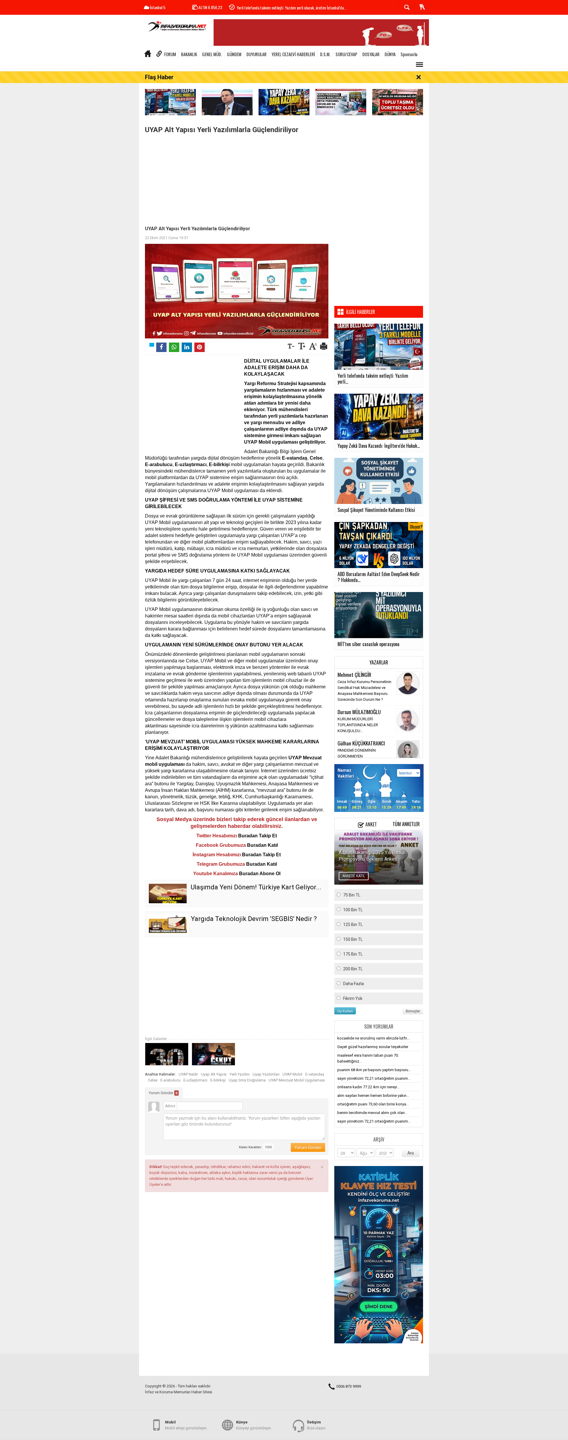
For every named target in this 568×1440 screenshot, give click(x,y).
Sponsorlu (409, 54)
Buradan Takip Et (257, 835)
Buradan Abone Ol (259, 873)
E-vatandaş (314, 1074)
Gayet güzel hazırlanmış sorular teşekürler (372, 1047)
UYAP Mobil (292, 1074)
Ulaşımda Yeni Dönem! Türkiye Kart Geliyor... (256, 887)
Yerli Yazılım (240, 1074)
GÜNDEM (234, 54)
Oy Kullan (345, 1010)
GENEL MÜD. (212, 54)
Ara (410, 1153)
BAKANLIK (189, 54)
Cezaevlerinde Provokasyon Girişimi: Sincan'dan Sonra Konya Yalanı (287, 7)
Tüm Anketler (406, 824)
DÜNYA (390, 54)
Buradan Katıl (262, 845)
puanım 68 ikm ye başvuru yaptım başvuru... (374, 1070)
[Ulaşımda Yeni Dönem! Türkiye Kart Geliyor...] (168, 893)
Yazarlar (378, 662)
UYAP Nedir (188, 1074)
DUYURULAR (256, 54)
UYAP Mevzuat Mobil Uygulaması (297, 1080)
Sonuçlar (413, 1010)
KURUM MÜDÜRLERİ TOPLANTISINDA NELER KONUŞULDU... (358, 725)
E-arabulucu (170, 1080)
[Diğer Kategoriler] (419, 64)
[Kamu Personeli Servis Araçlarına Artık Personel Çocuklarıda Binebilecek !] (340, 102)
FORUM (170, 54)
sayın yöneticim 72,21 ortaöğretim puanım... (374, 1078)
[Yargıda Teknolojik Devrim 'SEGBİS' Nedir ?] (168, 924)
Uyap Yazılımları (266, 1074)
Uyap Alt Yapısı (214, 1074)
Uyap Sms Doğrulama (247, 1080)
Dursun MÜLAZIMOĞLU (359, 712)
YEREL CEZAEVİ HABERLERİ (293, 54)
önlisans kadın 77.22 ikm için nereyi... (368, 1087)
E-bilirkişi (218, 1080)
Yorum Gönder (163, 1093)
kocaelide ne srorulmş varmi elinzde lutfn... (373, 1038)
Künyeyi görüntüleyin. (254, 1425)
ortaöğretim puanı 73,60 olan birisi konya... (373, 1104)
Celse (152, 1080)
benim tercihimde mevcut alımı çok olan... (372, 1112)
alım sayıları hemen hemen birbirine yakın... (373, 1095)
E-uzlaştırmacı (195, 1080)
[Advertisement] (236, 178)
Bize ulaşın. (316, 1425)
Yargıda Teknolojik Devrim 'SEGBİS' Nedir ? (254, 918)
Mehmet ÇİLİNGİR (354, 674)
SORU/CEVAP (346, 54)
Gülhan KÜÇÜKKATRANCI (361, 743)
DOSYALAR (371, 54)
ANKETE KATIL (353, 876)
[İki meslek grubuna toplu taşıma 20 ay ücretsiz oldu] (397, 102)
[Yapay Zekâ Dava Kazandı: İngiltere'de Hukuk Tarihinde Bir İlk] (284, 102)
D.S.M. (325, 54)
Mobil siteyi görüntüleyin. (186, 1425)
